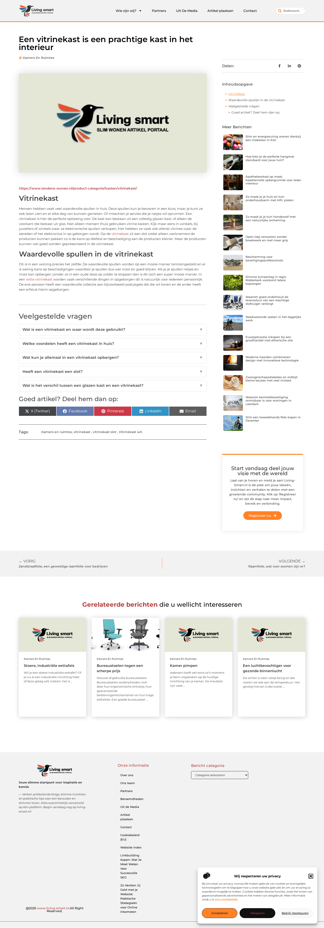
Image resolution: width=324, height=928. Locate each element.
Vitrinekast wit (130, 432)
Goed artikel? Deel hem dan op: (255, 112)
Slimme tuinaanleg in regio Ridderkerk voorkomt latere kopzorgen (266, 280)
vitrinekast (121, 234)
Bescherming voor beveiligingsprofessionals (264, 258)
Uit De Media (186, 11)
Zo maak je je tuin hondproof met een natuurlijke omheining (271, 218)
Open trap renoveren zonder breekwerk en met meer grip (267, 238)
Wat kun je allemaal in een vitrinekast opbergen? (112, 357)
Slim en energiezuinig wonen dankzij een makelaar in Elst (273, 138)
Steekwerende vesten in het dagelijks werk (273, 318)
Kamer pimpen (183, 666)
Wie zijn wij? (126, 11)
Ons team (127, 783)
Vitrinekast (236, 94)
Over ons (126, 775)
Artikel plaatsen (220, 11)
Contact (250, 11)
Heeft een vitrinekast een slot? (112, 371)
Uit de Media (129, 807)
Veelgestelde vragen (243, 106)
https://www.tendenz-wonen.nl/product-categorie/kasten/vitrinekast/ (78, 188)
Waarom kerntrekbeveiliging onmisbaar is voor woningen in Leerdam (268, 400)
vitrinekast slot (104, 432)
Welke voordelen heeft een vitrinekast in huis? (112, 343)
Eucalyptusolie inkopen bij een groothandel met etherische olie (269, 338)
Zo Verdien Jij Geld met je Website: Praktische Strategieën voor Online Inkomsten (130, 898)
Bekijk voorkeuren (295, 913)
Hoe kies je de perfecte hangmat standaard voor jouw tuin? (270, 158)
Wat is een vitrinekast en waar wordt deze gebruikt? (112, 329)
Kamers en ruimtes (38, 58)
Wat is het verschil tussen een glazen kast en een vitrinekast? (112, 385)
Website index (131, 847)
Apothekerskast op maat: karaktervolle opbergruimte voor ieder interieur (273, 180)
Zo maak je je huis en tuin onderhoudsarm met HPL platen (270, 198)
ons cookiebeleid (226, 899)
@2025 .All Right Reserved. (55, 909)
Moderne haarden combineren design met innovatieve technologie (272, 358)
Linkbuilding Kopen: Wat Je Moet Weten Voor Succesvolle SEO (131, 866)
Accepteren (219, 913)
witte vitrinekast (39, 279)
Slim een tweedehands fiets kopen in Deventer (273, 418)
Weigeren (257, 913)
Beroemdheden (131, 799)
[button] (311, 876)
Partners (159, 11)
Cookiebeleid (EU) (130, 837)
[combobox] (290, 10)
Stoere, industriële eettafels (49, 666)
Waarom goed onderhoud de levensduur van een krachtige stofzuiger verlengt (267, 300)
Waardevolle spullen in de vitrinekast (256, 100)
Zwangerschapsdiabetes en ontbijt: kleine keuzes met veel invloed (272, 378)
